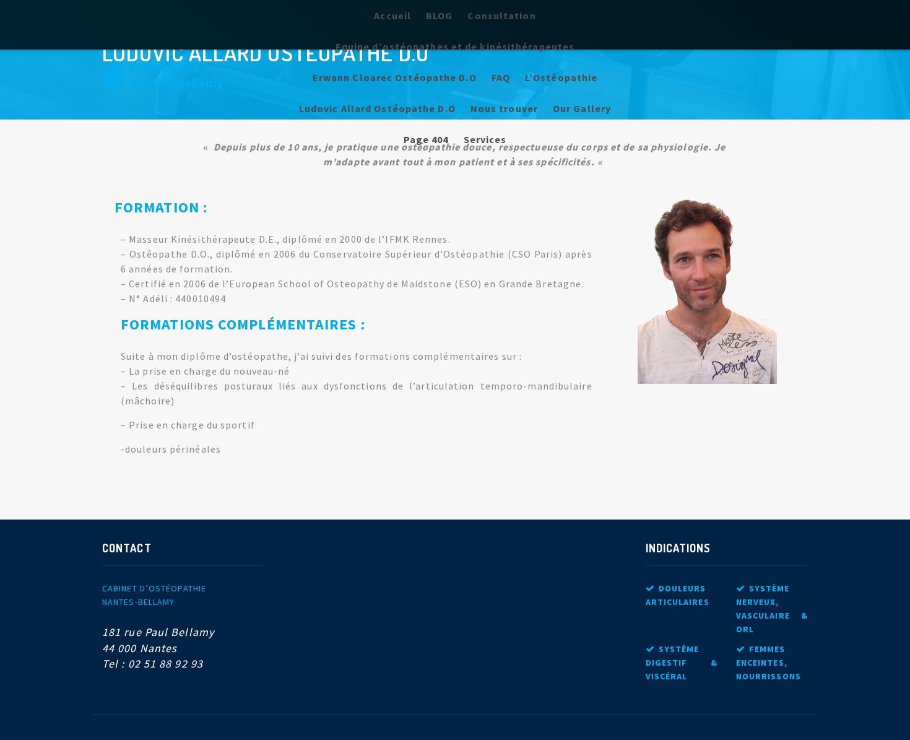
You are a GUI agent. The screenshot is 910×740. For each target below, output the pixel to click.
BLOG (439, 15)
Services (485, 139)
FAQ (501, 77)
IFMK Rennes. (417, 239)
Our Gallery (582, 108)
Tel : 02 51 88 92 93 (152, 663)
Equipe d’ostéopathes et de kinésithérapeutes (455, 46)
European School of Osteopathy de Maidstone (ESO (353, 283)
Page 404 (426, 139)
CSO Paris (535, 254)
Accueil (392, 15)
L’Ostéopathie (561, 77)
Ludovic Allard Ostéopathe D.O (377, 108)
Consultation (501, 15)
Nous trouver (504, 108)
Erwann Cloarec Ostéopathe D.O (395, 77)
